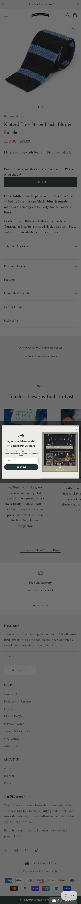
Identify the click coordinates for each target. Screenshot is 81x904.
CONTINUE (21, 467)
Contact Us (65, 900)
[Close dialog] (76, 428)
